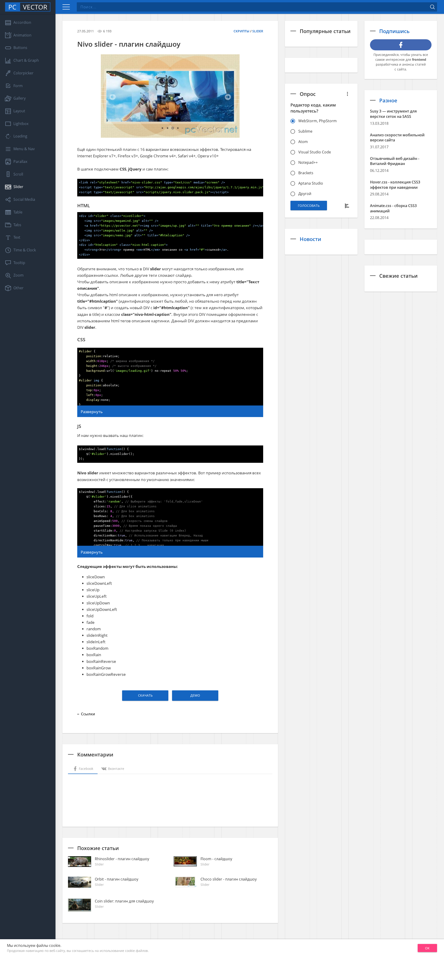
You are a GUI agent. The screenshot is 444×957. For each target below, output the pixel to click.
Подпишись (394, 30)
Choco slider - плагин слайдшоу (228, 879)
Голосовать (309, 205)
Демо (195, 695)
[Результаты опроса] (347, 205)
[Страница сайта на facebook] (401, 44)
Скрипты (241, 31)
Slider (257, 31)
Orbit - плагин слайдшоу (116, 879)
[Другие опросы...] (347, 93)
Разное (388, 100)
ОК (427, 948)
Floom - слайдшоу (216, 858)
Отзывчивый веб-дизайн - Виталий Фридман (394, 161)
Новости (310, 238)
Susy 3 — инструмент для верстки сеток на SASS (393, 114)
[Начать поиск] (432, 7)
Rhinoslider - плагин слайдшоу (122, 858)
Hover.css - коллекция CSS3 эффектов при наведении (395, 185)
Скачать (145, 695)
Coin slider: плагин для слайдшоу (124, 901)
